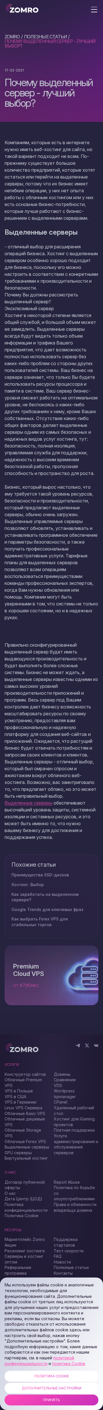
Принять (51, 1400)
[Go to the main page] (22, 9)
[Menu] (94, 10)
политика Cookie (68, 1363)
